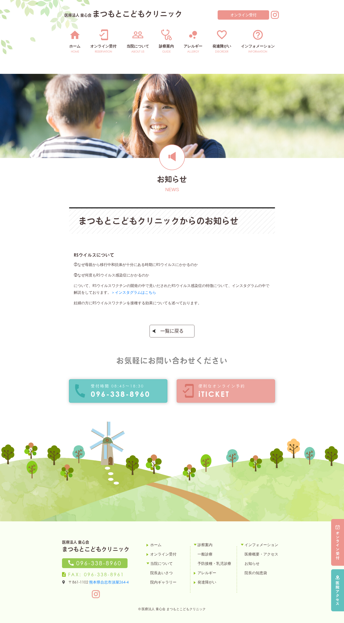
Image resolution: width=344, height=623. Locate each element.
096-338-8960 (98, 563)
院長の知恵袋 (256, 572)
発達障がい (221, 46)
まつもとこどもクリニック (123, 13)
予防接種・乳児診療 (214, 563)
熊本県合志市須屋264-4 (109, 582)
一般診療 (205, 554)
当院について (138, 46)
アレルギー (193, 46)
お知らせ (252, 563)
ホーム (75, 46)
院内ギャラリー (163, 582)
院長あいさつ (161, 572)
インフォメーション (258, 46)
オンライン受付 (243, 15)
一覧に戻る (172, 331)
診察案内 (166, 46)
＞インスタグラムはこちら (133, 292)
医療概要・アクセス (261, 554)
